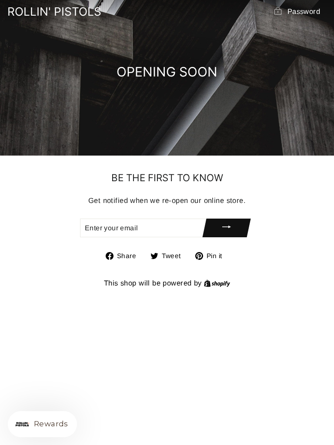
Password (303, 11)
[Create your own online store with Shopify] (217, 283)
